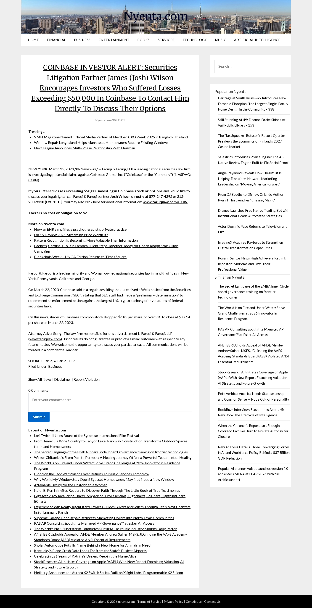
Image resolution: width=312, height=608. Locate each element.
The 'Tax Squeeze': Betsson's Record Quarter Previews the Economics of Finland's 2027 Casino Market (251, 141)
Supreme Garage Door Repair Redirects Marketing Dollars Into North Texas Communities (104, 517)
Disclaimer (62, 379)
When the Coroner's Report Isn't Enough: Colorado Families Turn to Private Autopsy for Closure (253, 431)
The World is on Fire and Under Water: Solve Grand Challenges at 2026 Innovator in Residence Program (251, 313)
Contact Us (212, 601)
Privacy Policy (173, 601)
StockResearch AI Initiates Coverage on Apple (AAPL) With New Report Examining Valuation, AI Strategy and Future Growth (253, 377)
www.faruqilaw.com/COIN (165, 202)
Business (82, 40)
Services (166, 40)
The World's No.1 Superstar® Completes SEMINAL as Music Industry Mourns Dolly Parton (105, 528)
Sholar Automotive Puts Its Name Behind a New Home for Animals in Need (92, 545)
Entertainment (114, 40)
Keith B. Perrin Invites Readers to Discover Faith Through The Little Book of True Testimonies (107, 490)
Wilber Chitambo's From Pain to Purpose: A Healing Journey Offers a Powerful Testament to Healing (113, 457)
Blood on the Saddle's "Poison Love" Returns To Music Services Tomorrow (91, 474)
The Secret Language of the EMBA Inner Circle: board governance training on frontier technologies (111, 452)
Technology (194, 40)
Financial (56, 40)
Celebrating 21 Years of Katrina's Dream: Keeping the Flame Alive (85, 556)
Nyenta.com (156, 16)
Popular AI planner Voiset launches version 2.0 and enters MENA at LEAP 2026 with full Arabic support (253, 474)
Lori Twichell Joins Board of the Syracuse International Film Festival (86, 435)
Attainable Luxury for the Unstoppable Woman (70, 485)
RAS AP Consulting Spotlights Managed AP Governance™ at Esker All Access (94, 523)
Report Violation (87, 379)
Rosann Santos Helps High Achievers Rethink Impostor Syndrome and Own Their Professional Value (252, 263)
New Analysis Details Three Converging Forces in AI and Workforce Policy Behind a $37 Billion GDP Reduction (254, 452)
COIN (33, 180)
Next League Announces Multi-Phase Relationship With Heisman (84, 148)
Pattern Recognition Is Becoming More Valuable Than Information (86, 240)
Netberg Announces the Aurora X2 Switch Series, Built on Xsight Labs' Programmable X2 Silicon (108, 572)
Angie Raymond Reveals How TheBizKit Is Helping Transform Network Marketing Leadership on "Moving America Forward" (250, 178)
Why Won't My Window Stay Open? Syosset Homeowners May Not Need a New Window (104, 479)
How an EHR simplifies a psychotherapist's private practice (80, 229)
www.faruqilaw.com (45, 339)
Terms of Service (149, 601)
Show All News (40, 379)
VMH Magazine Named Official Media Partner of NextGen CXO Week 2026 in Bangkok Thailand (111, 137)
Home (33, 40)
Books (143, 40)
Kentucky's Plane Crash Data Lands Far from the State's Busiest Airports (90, 550)
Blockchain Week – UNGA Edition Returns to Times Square (80, 256)
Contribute (194, 601)
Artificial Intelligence (257, 40)
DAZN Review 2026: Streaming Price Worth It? (71, 235)
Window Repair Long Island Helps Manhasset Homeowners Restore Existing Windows (101, 142)
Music (220, 40)
